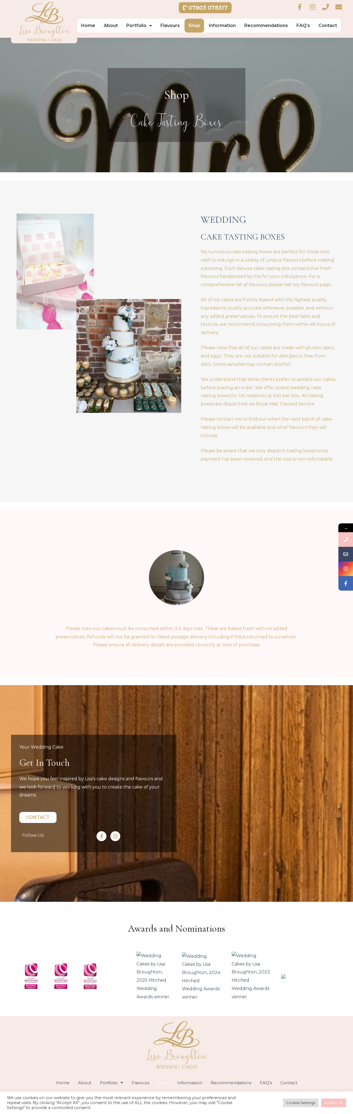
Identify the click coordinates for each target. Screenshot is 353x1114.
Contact (328, 25)
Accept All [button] (334, 1102)
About (111, 25)
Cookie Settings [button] (300, 1102)
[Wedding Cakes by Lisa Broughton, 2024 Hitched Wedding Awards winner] (201, 976)
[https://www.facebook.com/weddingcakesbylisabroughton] (345, 583)
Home (88, 25)
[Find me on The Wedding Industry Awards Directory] (283, 976)
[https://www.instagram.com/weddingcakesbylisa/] (345, 568)
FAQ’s (303, 25)
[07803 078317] (345, 539)
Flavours (170, 25)
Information (222, 25)
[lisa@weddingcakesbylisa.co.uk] (345, 554)
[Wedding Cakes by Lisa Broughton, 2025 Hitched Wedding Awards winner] (154, 975)
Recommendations (266, 25)
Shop (194, 25)
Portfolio (136, 25)
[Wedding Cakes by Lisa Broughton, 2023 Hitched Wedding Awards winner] (251, 975)
